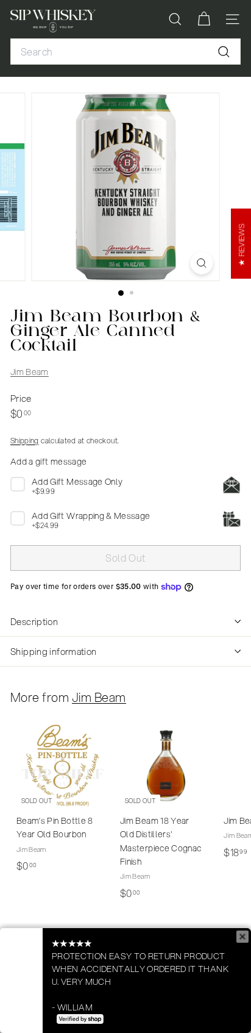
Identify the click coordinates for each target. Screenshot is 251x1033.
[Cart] (203, 19)
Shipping (24, 440)
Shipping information (53, 651)
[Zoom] (202, 263)
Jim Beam (29, 372)
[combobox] (125, 51)
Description (34, 621)
